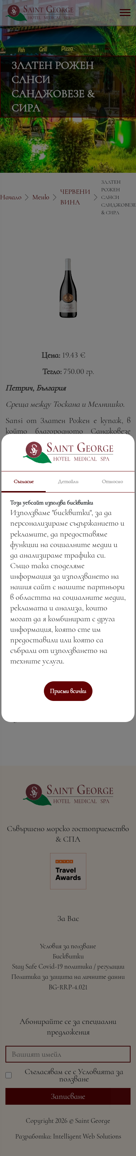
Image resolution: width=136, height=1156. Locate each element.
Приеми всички (68, 691)
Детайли (68, 481)
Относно (112, 481)
